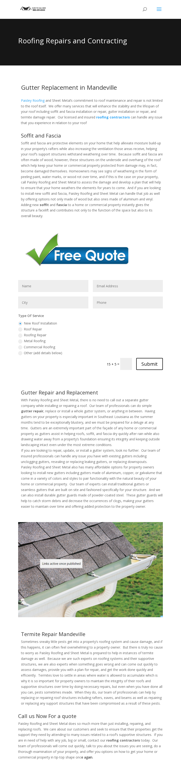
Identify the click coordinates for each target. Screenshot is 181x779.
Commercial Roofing (39, 347)
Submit (149, 364)
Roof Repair (33, 329)
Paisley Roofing (33, 100)
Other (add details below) (43, 353)
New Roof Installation (40, 323)
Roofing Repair (35, 335)
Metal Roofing (34, 341)
